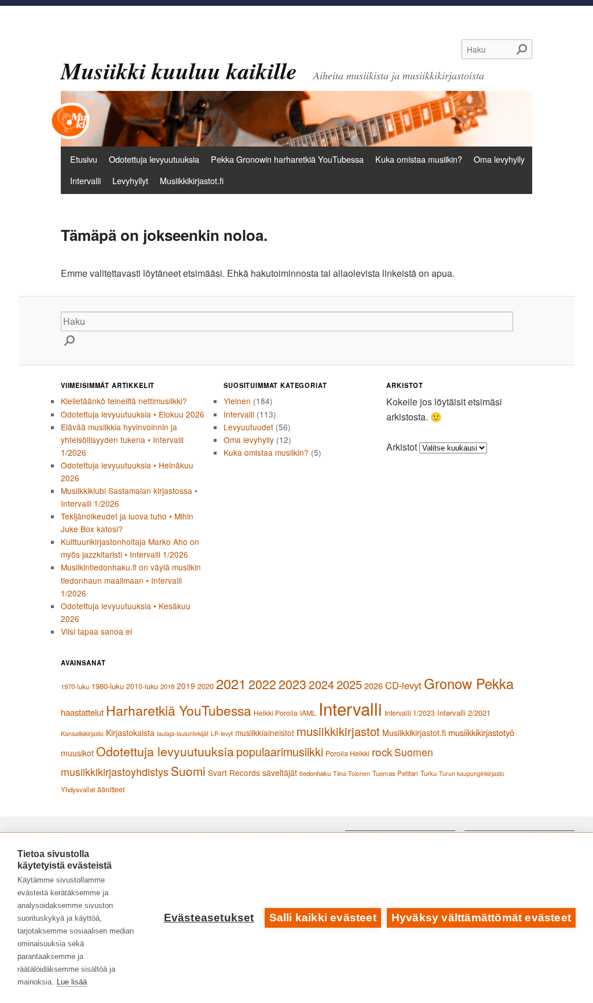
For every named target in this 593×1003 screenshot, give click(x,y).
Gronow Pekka (469, 683)
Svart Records (234, 772)
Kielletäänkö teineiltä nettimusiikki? (124, 401)
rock (382, 751)
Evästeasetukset (209, 918)
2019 (186, 685)
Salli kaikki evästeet (322, 918)
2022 (262, 684)
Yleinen (237, 401)
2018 (167, 686)
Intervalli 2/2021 (463, 712)
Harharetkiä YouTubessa (178, 710)
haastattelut (82, 712)
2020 (205, 685)
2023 (292, 684)
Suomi (188, 770)
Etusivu (83, 159)
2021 (231, 683)
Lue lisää (72, 982)
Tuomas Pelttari (395, 773)
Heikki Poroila (276, 713)
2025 (349, 684)
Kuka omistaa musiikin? (418, 159)
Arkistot (401, 446)
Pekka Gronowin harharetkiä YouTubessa (287, 159)
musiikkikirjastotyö (481, 732)
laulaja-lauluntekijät (182, 733)
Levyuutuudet (248, 427)
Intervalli (85, 180)
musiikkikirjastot (338, 731)
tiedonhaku (315, 773)
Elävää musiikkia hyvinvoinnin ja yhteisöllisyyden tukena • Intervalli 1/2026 (122, 439)
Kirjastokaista (130, 732)
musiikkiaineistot (264, 732)
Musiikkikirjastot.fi (192, 180)
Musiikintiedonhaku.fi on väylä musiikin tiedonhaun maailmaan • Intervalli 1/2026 (131, 579)
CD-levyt (403, 685)
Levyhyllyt (130, 180)
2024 (321, 684)
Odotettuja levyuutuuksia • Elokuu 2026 (132, 414)
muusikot (77, 753)
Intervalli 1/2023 (410, 713)
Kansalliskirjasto (82, 733)
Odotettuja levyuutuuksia (154, 159)
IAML (308, 713)
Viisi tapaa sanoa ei (96, 631)
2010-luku (142, 686)
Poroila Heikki (347, 753)
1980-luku (107, 685)
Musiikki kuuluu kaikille (179, 70)
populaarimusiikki (279, 751)
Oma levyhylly (499, 159)
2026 (373, 685)
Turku (428, 773)
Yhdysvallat (78, 789)
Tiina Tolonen (351, 773)
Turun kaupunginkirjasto (471, 773)
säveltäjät (279, 772)
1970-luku (75, 686)
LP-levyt (222, 733)
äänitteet (111, 789)
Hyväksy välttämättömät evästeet (481, 918)
